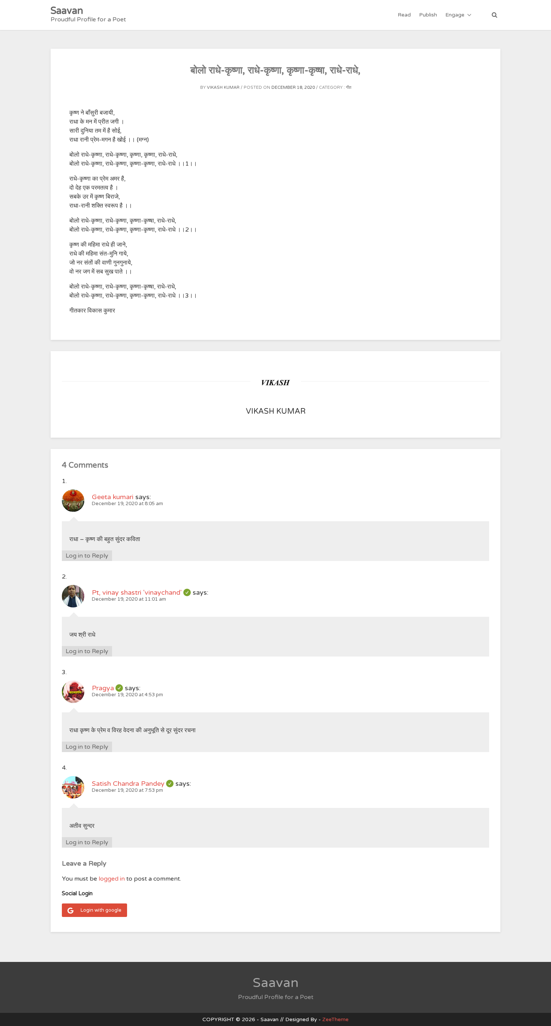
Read (404, 15)
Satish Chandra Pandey (133, 783)
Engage (454, 15)
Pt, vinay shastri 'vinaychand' (141, 592)
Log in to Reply (87, 555)
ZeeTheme (335, 1019)
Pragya (107, 688)
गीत (348, 87)
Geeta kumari (112, 497)
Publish (428, 15)
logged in (112, 878)
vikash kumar (223, 87)
